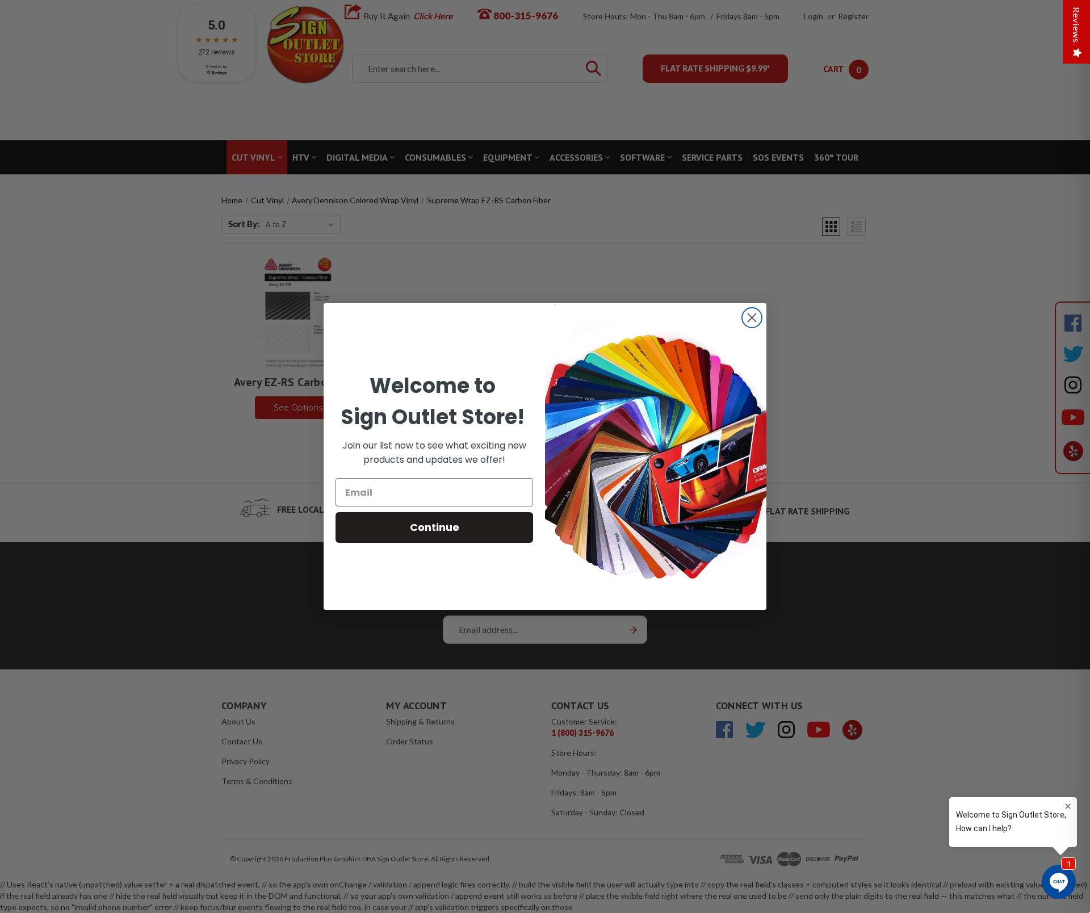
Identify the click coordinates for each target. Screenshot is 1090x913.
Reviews (1076, 25)
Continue (434, 527)
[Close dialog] (752, 318)
